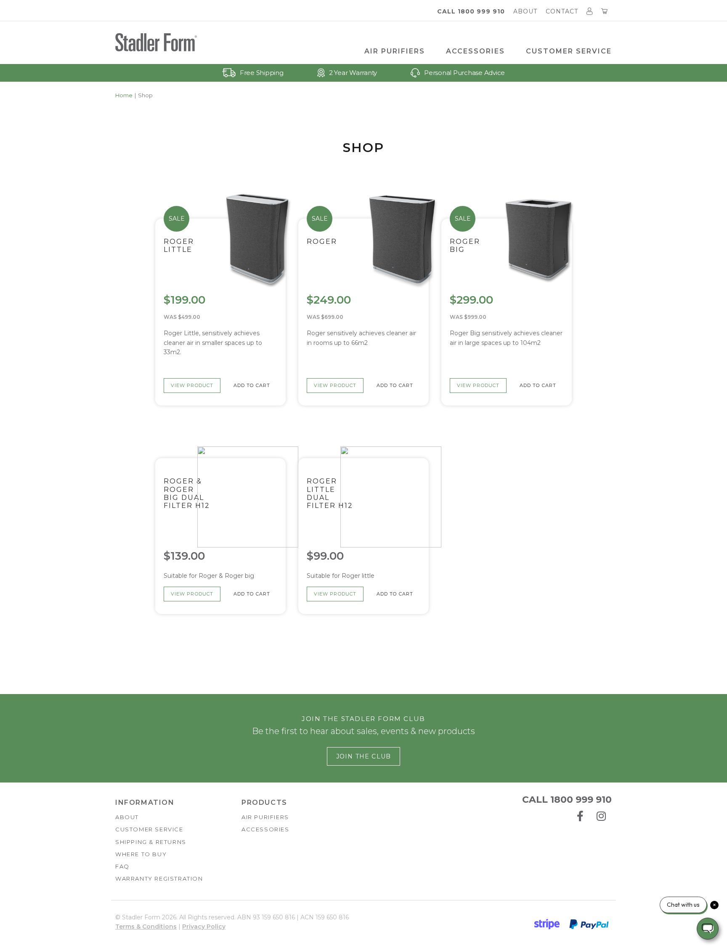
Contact (562, 11)
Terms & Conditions (146, 926)
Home (124, 95)
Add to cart (251, 385)
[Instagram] (601, 816)
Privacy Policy (204, 926)
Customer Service (569, 51)
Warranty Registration (159, 878)
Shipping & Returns (150, 842)
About (525, 11)
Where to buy (141, 854)
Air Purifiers (394, 51)
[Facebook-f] (580, 816)
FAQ (122, 866)
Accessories (475, 51)
